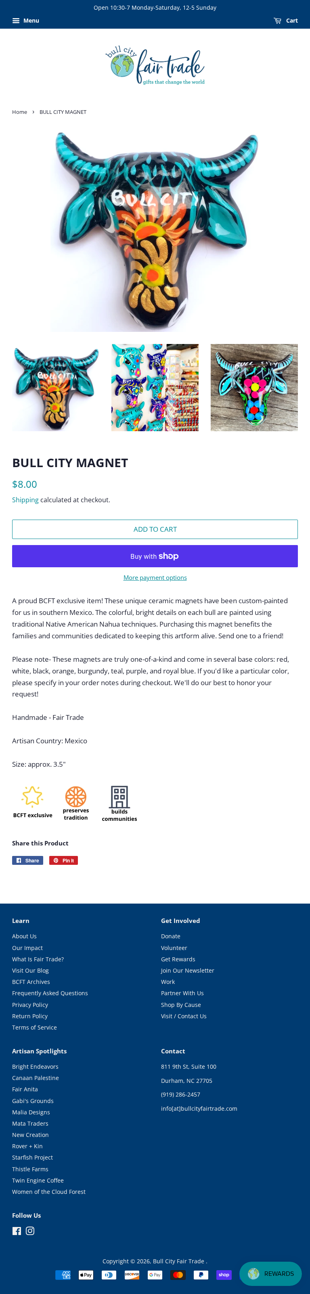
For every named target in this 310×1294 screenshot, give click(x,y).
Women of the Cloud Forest (49, 1191)
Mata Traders (30, 1123)
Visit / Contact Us (184, 1016)
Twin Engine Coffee (38, 1180)
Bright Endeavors (35, 1066)
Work (168, 982)
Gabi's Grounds (33, 1101)
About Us (24, 936)
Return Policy (30, 1016)
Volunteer (174, 948)
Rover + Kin (27, 1146)
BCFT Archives (31, 982)
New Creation (30, 1135)
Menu (30, 20)
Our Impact (27, 948)
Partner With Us (182, 993)
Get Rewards (178, 959)
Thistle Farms (30, 1169)
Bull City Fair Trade (179, 1261)
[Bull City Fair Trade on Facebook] (16, 1232)
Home (19, 111)
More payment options (155, 577)
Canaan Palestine (35, 1078)
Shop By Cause (181, 1005)
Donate (170, 936)
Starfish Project (32, 1157)
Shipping (25, 499)
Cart (291, 20)
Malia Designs (31, 1112)
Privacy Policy (30, 1005)
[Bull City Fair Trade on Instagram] (29, 1232)
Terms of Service (34, 1027)
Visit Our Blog (30, 970)
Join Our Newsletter (187, 970)
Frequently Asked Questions (50, 993)
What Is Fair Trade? (38, 959)
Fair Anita (25, 1089)
